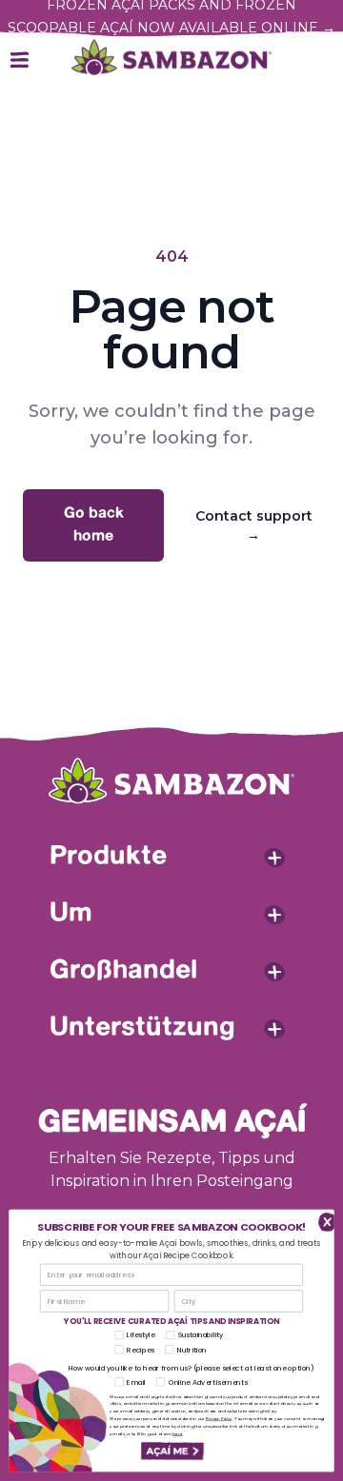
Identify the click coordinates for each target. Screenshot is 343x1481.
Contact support (254, 525)
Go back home (94, 524)
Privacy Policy (219, 1419)
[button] (171, 1451)
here (177, 1434)
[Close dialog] (323, 1221)
